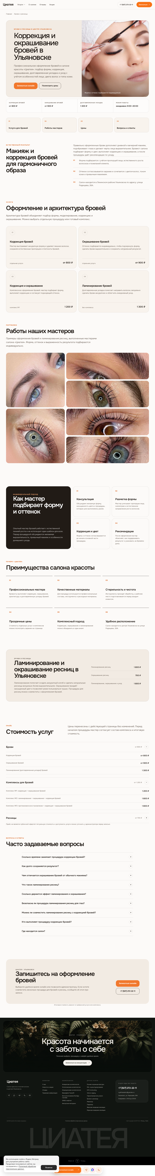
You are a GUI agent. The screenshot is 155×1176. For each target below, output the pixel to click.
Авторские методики (69, 1103)
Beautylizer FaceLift (68, 1093)
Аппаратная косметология (70, 1084)
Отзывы (43, 4)
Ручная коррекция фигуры (95, 1084)
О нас (44, 1084)
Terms (146, 1121)
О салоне (32, 4)
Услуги (20, 4)
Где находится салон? (33, 931)
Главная (9, 14)
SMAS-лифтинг (67, 1100)
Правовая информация (49, 1093)
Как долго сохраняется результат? (40, 866)
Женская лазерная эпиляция (96, 1107)
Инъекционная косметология (71, 1090)
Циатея (8, 4)
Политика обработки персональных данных (76, 1121)
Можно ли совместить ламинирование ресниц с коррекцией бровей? (59, 912)
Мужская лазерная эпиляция (96, 1110)
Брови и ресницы (92, 1099)
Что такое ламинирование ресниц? (40, 884)
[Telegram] (9, 1095)
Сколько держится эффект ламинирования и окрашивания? (54, 894)
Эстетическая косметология (71, 1087)
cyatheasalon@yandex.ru (126, 1092)
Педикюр (90, 1104)
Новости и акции (47, 1087)
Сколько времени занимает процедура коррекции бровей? (53, 857)
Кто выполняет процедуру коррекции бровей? (47, 922)
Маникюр (90, 1101)
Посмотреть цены (50, 86)
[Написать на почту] (30, 1095)
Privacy (142, 1121)
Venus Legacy (91, 1093)
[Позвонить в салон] (99, 1170)
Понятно (48, 1168)
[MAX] (14, 1095)
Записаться (143, 5)
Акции (51, 4)
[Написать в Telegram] (86, 1170)
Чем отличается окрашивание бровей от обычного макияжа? (54, 875)
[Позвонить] (24, 1095)
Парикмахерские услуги (95, 1096)
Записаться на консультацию (76, 1063)
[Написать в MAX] (92, 1170)
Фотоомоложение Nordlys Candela (70, 1096)
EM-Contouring (92, 1090)
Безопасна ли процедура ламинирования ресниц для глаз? (53, 903)
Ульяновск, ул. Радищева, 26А (128, 1095)
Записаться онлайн (26, 86)
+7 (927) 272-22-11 (126, 5)
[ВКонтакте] (19, 1095)
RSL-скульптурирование (95, 1087)
